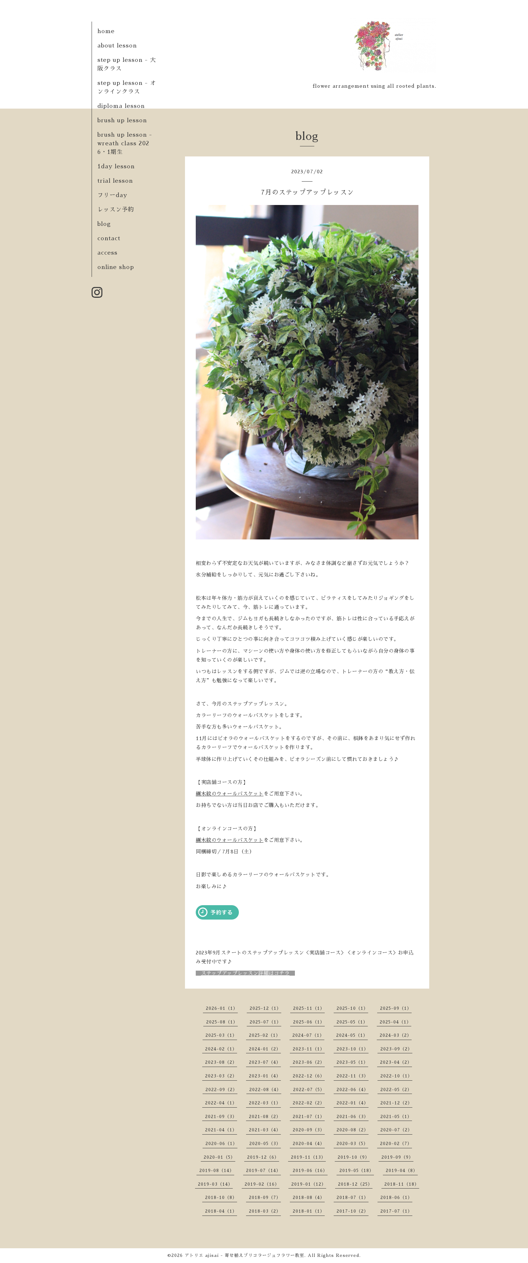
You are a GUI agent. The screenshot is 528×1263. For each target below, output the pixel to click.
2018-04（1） (221, 1211)
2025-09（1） (396, 1008)
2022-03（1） (265, 1103)
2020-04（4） (309, 1143)
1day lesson (116, 166)
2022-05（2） (396, 1090)
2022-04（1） (221, 1103)
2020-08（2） (353, 1130)
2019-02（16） (262, 1184)
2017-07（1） (396, 1211)
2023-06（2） (309, 1062)
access (107, 253)
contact (108, 238)
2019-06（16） (310, 1170)
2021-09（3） (221, 1116)
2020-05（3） (265, 1143)
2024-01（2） (265, 1049)
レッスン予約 (115, 210)
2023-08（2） (221, 1062)
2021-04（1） (221, 1130)
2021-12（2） (396, 1103)
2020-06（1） (221, 1143)
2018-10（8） (221, 1197)
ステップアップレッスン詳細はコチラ (245, 973)
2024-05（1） (352, 1035)
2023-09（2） (396, 1049)
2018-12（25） (355, 1184)
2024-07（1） (308, 1035)
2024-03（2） (396, 1035)
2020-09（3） (309, 1130)
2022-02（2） (309, 1103)
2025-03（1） (221, 1035)
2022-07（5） (309, 1090)
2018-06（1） (396, 1197)
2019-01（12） (308, 1184)
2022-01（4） (353, 1103)
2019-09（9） (397, 1157)
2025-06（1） (309, 1022)
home (106, 31)
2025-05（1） (352, 1022)
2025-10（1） (352, 1008)
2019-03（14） (215, 1184)
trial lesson (115, 181)
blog (104, 224)
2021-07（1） (309, 1116)
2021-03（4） (265, 1130)
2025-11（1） (309, 1008)
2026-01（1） (222, 1008)
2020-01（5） (219, 1157)
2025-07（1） (265, 1022)
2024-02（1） (221, 1049)
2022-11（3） (353, 1076)
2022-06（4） (353, 1090)
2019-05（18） (356, 1170)
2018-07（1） (353, 1197)
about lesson (117, 46)
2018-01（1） (309, 1211)
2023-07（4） (265, 1062)
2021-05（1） (396, 1116)
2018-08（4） (309, 1197)
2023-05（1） (352, 1062)
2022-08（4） (265, 1090)
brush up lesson (122, 120)
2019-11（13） (308, 1157)
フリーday (112, 195)
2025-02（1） (265, 1035)
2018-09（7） (265, 1197)
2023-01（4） (265, 1076)
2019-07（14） (263, 1170)
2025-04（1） (395, 1022)
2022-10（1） (396, 1076)
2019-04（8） (402, 1170)
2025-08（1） (222, 1022)
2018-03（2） (265, 1211)
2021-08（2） (265, 1116)
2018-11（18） (401, 1184)
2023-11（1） (309, 1049)
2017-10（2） (353, 1211)
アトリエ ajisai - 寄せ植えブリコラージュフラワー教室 (244, 1255)
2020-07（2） (396, 1130)
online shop (115, 267)
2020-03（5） (352, 1143)
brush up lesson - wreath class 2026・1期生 (124, 143)
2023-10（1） (353, 1049)
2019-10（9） (354, 1157)
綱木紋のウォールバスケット (230, 793)
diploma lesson (121, 106)
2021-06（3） (353, 1116)
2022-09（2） (221, 1090)
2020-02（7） (396, 1143)
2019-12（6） (263, 1157)
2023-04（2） (396, 1062)
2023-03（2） (221, 1076)
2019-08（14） (216, 1170)
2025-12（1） (265, 1008)
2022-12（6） (309, 1076)
